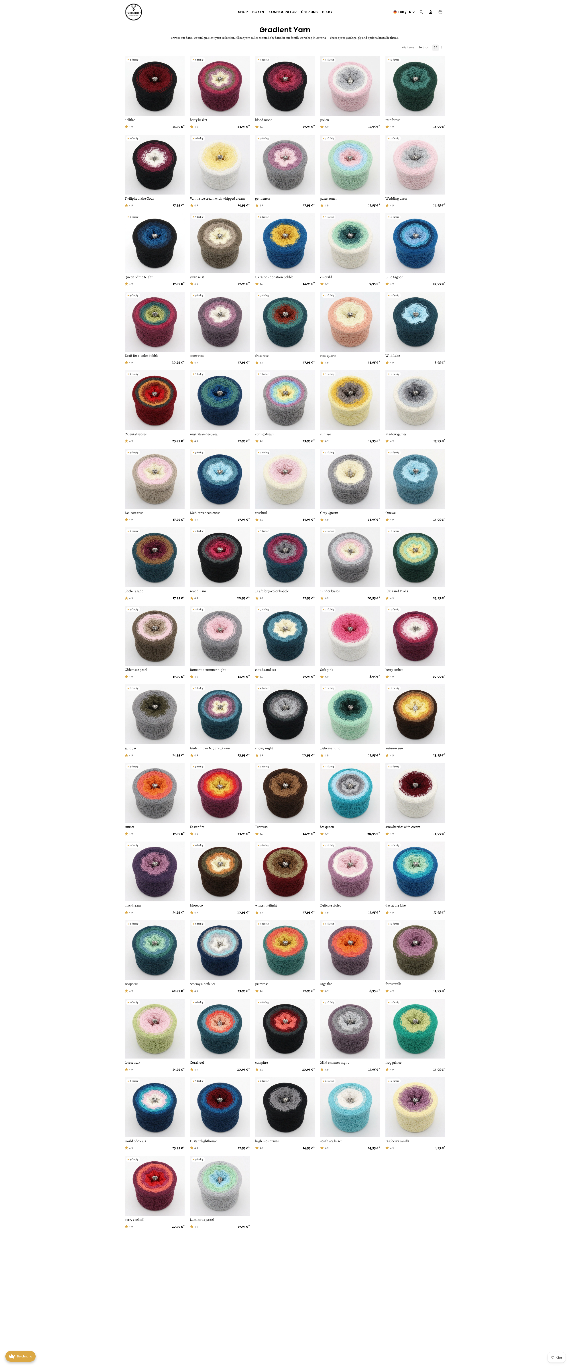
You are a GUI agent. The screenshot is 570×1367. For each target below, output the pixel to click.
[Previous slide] (196, 86)
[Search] (421, 12)
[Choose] (178, 109)
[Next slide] (243, 86)
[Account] (431, 12)
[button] (423, 48)
